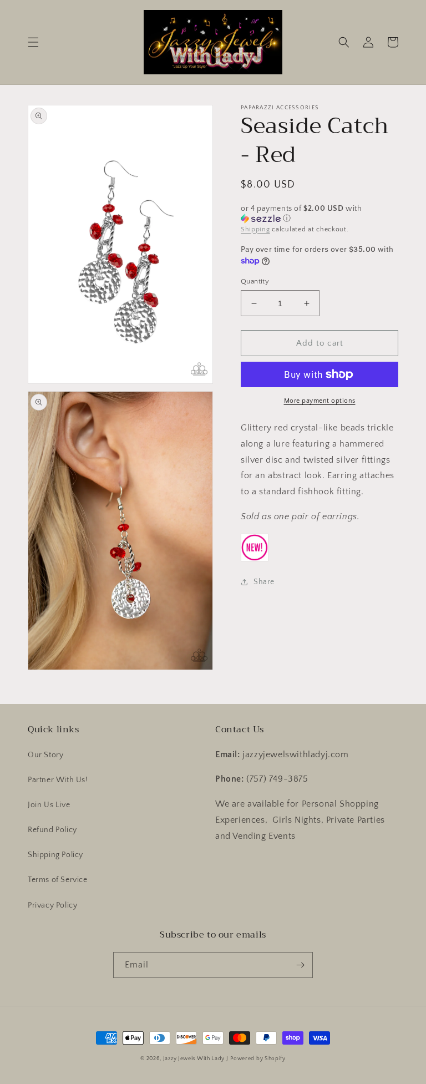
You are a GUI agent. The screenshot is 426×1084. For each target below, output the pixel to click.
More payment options (320, 400)
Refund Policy (52, 829)
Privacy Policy (52, 905)
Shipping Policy (55, 854)
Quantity (255, 281)
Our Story (45, 755)
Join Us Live (49, 805)
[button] (33, 42)
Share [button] (264, 582)
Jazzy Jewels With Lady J (196, 1059)
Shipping (255, 229)
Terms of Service (58, 879)
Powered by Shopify (258, 1059)
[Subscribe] (300, 965)
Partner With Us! (58, 780)
